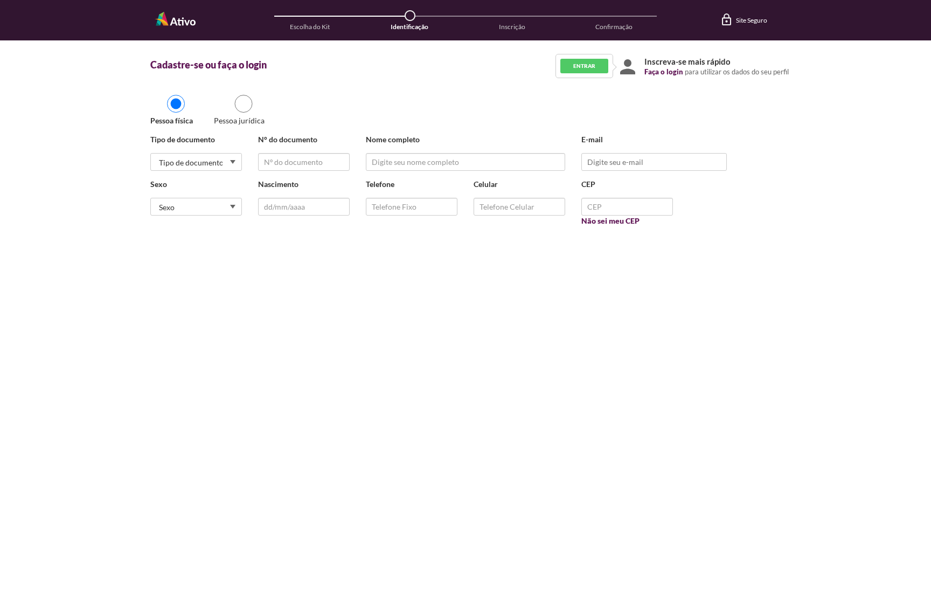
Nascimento (278, 184)
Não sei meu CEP (610, 220)
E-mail (592, 139)
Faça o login (663, 71)
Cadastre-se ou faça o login (208, 65)
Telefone (380, 184)
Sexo (158, 184)
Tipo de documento (182, 139)
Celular (486, 184)
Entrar (584, 66)
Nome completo (393, 139)
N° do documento (287, 139)
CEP (588, 184)
